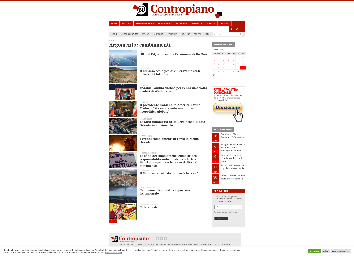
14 (233, 64)
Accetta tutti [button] (314, 251)
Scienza (210, 23)
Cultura (224, 23)
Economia (181, 23)
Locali (115, 34)
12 (224, 64)
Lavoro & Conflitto (129, 34)
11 (219, 64)
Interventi (172, 34)
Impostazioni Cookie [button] (340, 251)
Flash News (165, 23)
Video (207, 34)
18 (219, 68)
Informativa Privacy (113, 252)
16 (243, 64)
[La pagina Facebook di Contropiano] (242, 29)
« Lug (214, 81)
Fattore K (146, 34)
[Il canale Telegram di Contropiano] (231, 29)
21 (233, 68)
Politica (126, 23)
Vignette (197, 34)
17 (214, 68)
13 (228, 64)
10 (214, 64)
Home (114, 23)
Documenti (185, 34)
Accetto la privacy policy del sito (227, 212)
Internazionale (145, 23)
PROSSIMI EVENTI (223, 129)
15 (238, 64)
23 (243, 68)
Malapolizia (159, 34)
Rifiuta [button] (325, 251)
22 (238, 68)
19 (224, 68)
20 (228, 68)
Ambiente (196, 23)
